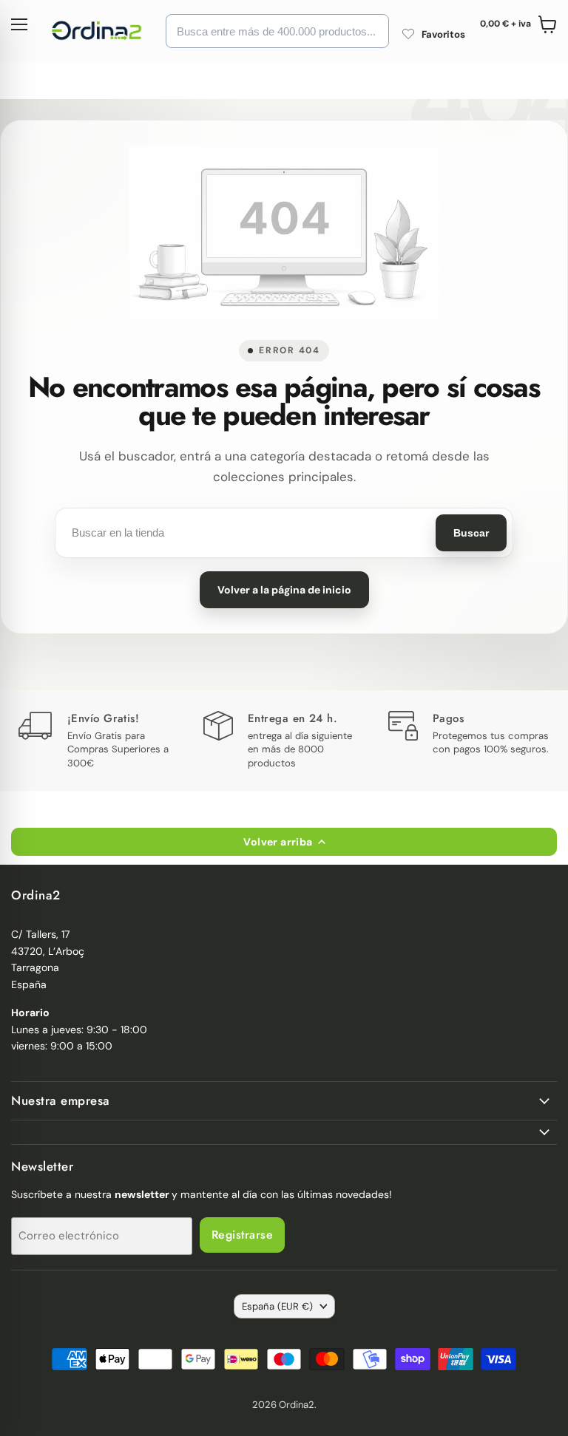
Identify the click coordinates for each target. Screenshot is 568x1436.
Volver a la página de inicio (284, 589)
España (277, 1306)
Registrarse (242, 1234)
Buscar (471, 533)
